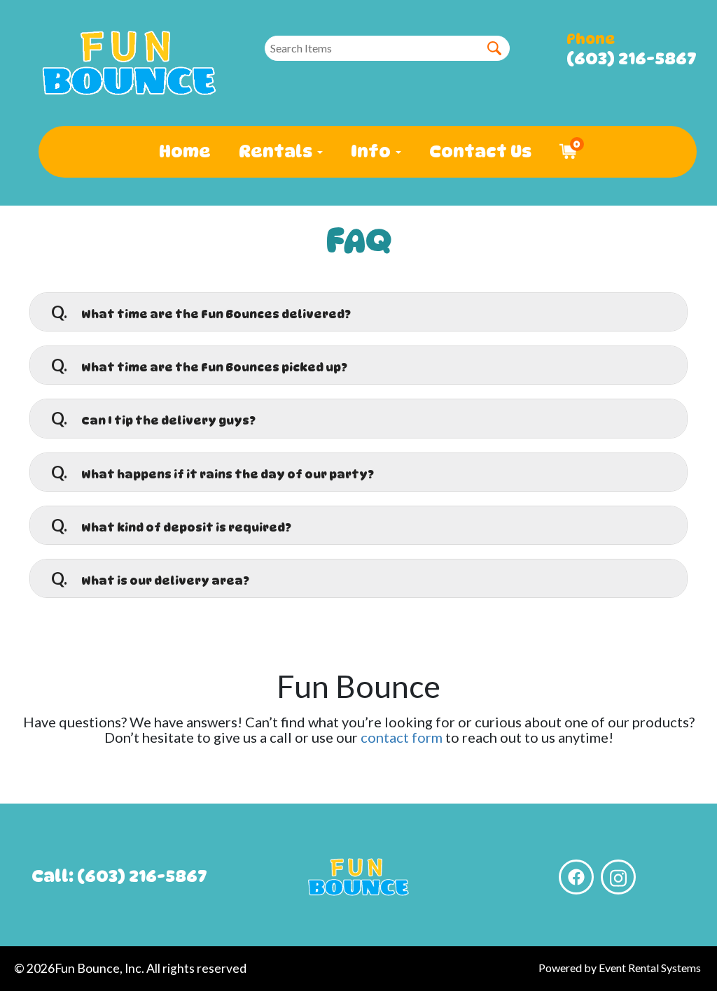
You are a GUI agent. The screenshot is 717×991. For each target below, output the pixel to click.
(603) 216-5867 (631, 58)
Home (185, 151)
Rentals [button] (277, 151)
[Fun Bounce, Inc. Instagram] (618, 877)
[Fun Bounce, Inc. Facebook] (576, 877)
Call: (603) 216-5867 (119, 876)
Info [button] (372, 151)
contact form (402, 737)
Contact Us (480, 151)
